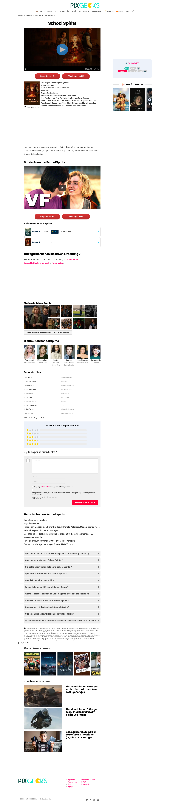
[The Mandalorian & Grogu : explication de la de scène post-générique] (43, 696)
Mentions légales (88, 780)
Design (86, 11)
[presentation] (98, 351)
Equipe (70, 786)
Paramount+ (38, 15)
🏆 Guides (109, 11)
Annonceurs (72, 782)
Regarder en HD (47, 76)
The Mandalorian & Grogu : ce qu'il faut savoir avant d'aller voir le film (82, 712)
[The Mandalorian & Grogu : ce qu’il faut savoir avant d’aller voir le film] (43, 718)
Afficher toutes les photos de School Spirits (48, 332)
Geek (42, 11)
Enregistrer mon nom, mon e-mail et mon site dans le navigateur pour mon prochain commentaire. (63, 494)
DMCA (83, 782)
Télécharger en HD (76, 76)
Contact (71, 784)
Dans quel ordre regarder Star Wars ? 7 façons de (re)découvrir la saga (81, 734)
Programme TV (133, 63)
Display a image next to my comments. (54, 487)
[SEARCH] (133, 11)
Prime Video (57, 263)
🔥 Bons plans (122, 11)
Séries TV (29, 15)
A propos (71, 780)
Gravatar (46, 487)
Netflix (33, 263)
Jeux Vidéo (65, 11)
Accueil (20, 15)
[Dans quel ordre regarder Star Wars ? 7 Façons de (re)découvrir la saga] (43, 741)
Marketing (97, 11)
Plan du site (85, 784)
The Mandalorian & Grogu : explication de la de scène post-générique (82, 689)
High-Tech (52, 11)
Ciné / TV (76, 11)
